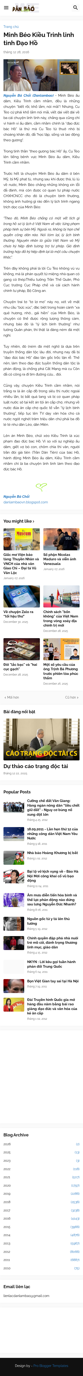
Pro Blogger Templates (50, 1366)
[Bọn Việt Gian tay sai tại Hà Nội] (13, 986)
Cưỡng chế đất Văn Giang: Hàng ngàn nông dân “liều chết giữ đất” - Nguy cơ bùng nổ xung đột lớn (53, 808)
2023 (41, 1160)
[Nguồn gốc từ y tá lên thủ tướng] (13, 924)
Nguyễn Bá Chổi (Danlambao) (28, 95)
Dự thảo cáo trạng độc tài (35, 766)
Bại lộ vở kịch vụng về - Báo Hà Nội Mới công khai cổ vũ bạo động (52, 876)
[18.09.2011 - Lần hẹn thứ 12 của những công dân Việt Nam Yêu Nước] (13, 834)
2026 (41, 1144)
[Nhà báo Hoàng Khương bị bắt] (13, 858)
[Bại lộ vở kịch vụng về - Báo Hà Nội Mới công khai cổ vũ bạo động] (13, 876)
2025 (41, 1152)
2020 (41, 1185)
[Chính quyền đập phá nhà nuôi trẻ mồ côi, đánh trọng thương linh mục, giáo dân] (13, 943)
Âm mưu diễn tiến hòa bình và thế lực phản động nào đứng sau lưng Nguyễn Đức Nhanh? (52, 899)
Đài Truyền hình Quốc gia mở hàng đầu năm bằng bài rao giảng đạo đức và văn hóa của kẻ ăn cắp (52, 1007)
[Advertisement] (41, 1077)
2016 (41, 1218)
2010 (41, 1268)
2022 (41, 1169)
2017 (41, 1210)
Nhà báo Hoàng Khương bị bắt (52, 853)
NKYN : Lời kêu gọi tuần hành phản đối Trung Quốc (51, 964)
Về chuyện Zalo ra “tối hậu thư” (18, 614)
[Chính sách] (61, 596)
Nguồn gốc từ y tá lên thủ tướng (48, 921)
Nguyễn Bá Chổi (16, 497)
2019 (41, 1193)
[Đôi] (21, 649)
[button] (6, 8)
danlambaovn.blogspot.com (25, 502)
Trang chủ (11, 26)
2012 (41, 1252)
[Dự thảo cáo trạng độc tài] (41, 739)
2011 (41, 1260)
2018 (41, 1202)
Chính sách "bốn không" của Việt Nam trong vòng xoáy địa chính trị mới (60, 619)
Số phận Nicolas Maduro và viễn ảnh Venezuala (59, 559)
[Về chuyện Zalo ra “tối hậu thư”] (21, 596)
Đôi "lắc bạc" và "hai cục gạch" (20, 667)
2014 (41, 1235)
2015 (41, 1227)
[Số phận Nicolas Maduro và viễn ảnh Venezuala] (61, 539)
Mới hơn (13, 697)
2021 (41, 1177)
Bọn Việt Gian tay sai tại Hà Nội (53, 981)
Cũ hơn (70, 697)
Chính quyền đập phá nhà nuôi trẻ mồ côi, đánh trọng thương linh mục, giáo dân (52, 942)
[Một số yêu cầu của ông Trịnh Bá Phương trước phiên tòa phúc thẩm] (61, 649)
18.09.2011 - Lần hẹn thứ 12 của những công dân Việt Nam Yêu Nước (52, 833)
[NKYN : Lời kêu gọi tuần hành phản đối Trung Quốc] (13, 967)
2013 (41, 1243)
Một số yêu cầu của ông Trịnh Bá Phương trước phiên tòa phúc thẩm (60, 671)
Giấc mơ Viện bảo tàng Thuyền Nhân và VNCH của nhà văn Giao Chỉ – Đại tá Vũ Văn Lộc (21, 564)
